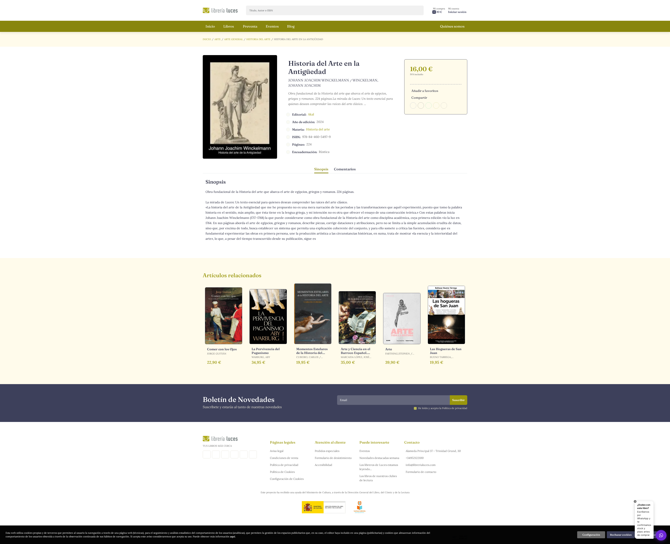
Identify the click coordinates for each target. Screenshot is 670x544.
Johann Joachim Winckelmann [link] (318, 80)
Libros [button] (228, 26)
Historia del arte (258, 39)
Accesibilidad (323, 465)
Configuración (591, 534)
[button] (439, 10)
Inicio (207, 39)
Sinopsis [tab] (321, 169)
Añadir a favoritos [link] (424, 91)
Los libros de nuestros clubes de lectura (378, 478)
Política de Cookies (282, 472)
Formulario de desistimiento (333, 458)
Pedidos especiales (327, 451)
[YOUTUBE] (244, 454)
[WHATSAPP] (253, 454)
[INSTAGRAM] (216, 454)
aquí (232, 536)
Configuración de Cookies (287, 479)
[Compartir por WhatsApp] (428, 105)
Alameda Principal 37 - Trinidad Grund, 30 (433, 451)
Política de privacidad (284, 465)
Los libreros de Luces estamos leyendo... (378, 467)
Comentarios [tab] (345, 169)
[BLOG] (234, 454)
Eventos (364, 451)
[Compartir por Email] (436, 105)
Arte (217, 39)
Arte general (233, 39)
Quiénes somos (452, 26)
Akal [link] (311, 114)
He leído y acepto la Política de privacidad (442, 408)
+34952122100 (415, 458)
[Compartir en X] (421, 105)
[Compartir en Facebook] (413, 105)
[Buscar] (418, 10)
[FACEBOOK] (207, 454)
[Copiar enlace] (444, 105)
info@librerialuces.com (421, 465)
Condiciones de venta (284, 458)
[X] (225, 454)
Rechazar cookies (621, 534)
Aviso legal (276, 451)
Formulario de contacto (421, 472)
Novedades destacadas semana (379, 458)
